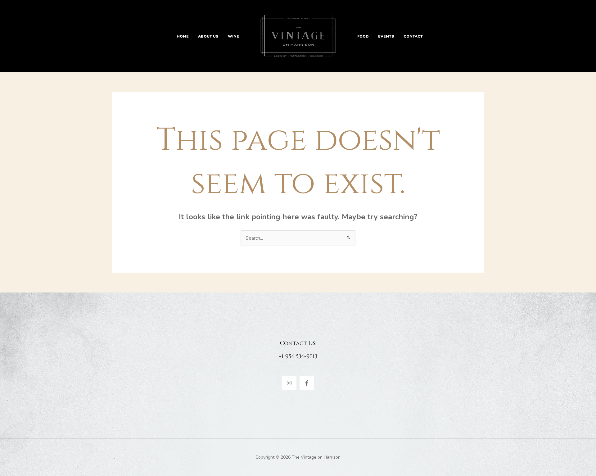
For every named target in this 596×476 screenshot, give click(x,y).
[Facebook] (307, 383)
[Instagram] (289, 383)
